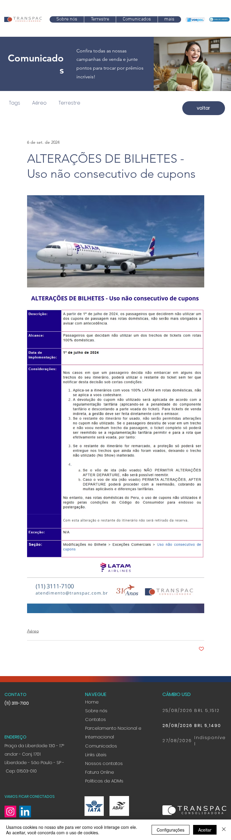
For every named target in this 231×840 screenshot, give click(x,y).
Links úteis (95, 761)
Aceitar (204, 830)
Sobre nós (96, 717)
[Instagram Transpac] (10, 818)
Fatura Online (99, 779)
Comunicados (101, 752)
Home (92, 708)
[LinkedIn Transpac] (25, 818)
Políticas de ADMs (104, 787)
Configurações (170, 830)
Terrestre (68, 103)
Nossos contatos (104, 770)
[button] (137, 19)
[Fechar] (223, 829)
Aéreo (38, 103)
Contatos (95, 726)
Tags (13, 103)
